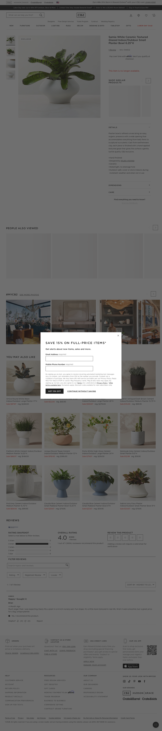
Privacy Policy (102, 383)
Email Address (56, 354)
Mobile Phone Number (59, 364)
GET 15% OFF (54, 391)
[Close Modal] (118, 335)
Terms (79, 383)
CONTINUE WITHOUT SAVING (81, 391)
